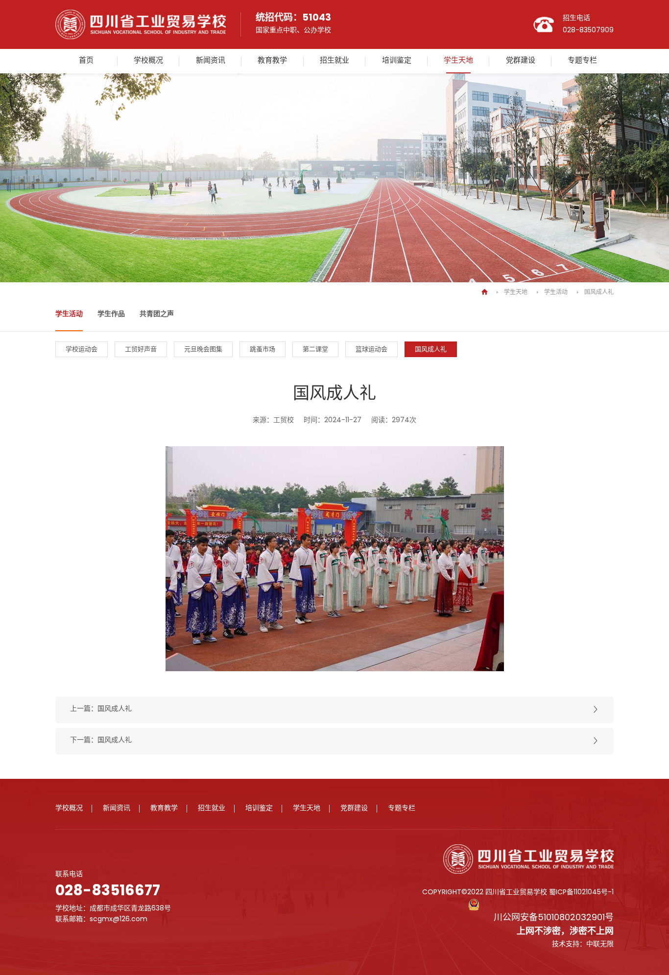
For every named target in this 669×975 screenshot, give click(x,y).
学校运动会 (81, 349)
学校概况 (148, 61)
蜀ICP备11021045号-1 (581, 892)
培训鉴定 (396, 61)
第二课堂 (315, 349)
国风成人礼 (599, 292)
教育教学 (272, 61)
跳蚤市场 (262, 349)
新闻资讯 (210, 61)
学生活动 (556, 292)
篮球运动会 (371, 349)
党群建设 (520, 61)
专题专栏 (582, 61)
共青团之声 (157, 314)
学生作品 (111, 314)
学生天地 (458, 61)
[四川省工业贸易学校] (140, 37)
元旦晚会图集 (203, 349)
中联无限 (600, 944)
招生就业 (334, 61)
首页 (86, 61)
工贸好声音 (141, 349)
